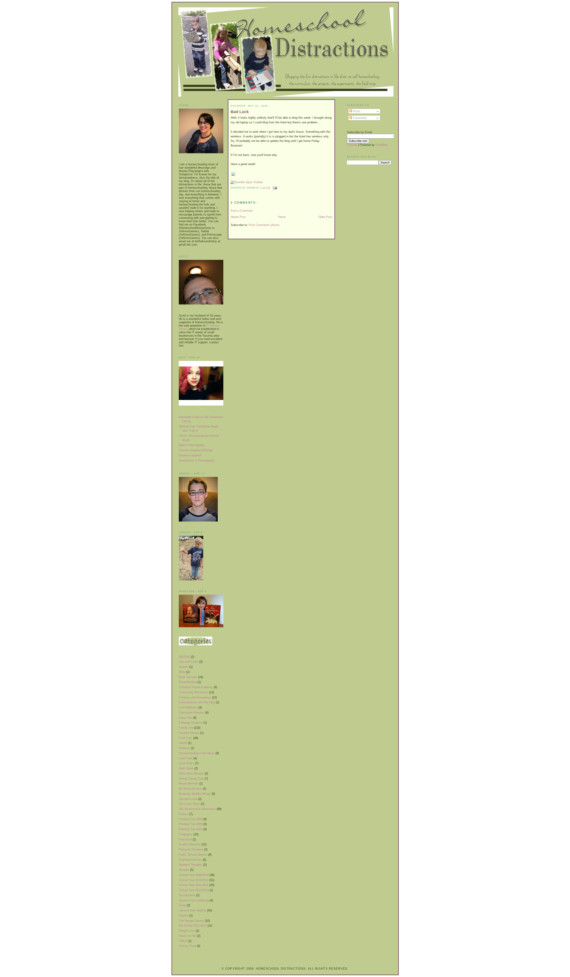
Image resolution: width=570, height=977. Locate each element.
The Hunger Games (191, 920)
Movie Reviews (188, 783)
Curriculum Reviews (191, 712)
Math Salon (186, 768)
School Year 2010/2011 (193, 880)
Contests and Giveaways (195, 697)
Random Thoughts (190, 864)
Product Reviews (190, 844)
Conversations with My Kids (197, 702)
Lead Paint (186, 758)
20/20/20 (184, 656)
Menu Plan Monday (191, 773)
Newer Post (238, 217)
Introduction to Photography (196, 460)
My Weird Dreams (190, 788)
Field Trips (185, 738)
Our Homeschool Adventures (197, 809)
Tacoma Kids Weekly (192, 910)
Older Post (325, 217)
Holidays (184, 748)
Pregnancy (186, 834)
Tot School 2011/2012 (193, 925)
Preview (352, 145)
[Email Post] (274, 187)
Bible (182, 672)
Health (183, 743)
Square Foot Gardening (194, 900)
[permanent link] (247, 182)
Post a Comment (241, 210)
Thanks (183, 915)
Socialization (187, 895)
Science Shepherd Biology (196, 450)
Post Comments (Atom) (264, 225)
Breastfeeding (188, 682)
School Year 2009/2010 (194, 875)
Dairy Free (185, 717)
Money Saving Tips (191, 778)
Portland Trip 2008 (190, 819)
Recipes (184, 869)
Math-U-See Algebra (192, 445)
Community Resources (193, 692)
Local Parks (186, 763)
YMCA (183, 941)
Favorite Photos (189, 733)
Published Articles (190, 859)
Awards (183, 667)
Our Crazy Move (189, 803)
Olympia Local (188, 799)
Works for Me (187, 936)
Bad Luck (240, 112)
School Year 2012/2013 (194, 890)
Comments (359, 118)
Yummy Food (187, 946)
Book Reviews (188, 677)
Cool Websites (188, 707)
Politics (183, 814)
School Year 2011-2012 (193, 885)
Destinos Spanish (190, 455)
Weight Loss (187, 930)
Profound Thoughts (191, 849)
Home (282, 217)
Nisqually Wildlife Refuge (195, 793)
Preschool (185, 839)
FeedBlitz (382, 145)
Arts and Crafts (188, 661)
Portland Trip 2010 (190, 829)
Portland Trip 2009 (190, 824)
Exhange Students (191, 722)
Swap (182, 905)
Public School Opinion (193, 854)
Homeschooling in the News (197, 753)
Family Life (186, 727)
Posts (356, 111)
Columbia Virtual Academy (196, 687)
